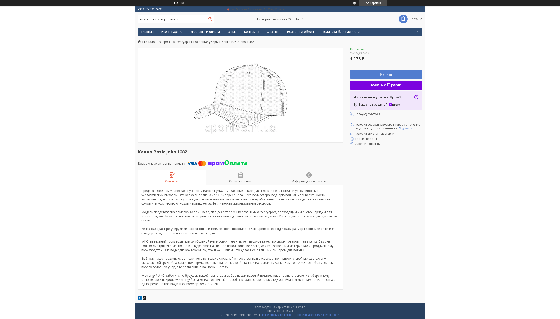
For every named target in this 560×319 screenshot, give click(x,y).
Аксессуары (181, 42)
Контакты (251, 31)
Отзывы (273, 31)
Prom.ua (300, 307)
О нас (232, 31)
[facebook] (140, 298)
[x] (144, 298)
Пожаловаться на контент (277, 315)
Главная (147, 31)
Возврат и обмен (300, 31)
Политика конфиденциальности (318, 315)
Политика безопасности (341, 31)
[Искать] (210, 19)
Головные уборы (205, 42)
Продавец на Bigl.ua (280, 311)
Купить (386, 74)
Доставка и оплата (205, 31)
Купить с (378, 85)
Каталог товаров (157, 42)
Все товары (170, 31)
